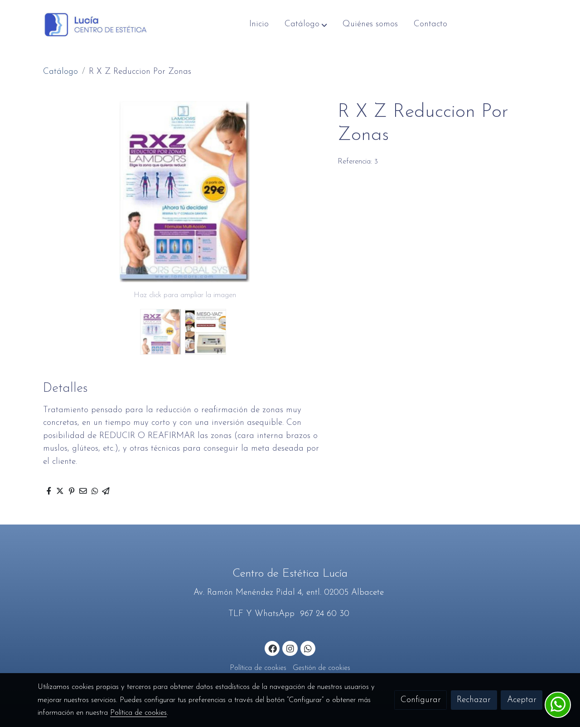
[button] (306, 24)
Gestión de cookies (321, 668)
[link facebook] (273, 648)
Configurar (421, 700)
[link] (95, 24)
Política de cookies (258, 668)
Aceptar (521, 700)
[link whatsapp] (308, 648)
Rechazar (474, 700)
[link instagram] (290, 648)
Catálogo (60, 71)
